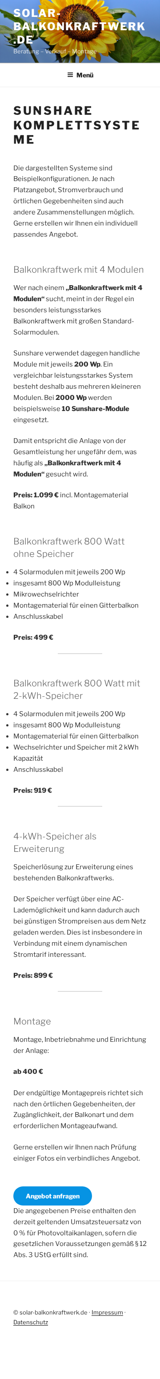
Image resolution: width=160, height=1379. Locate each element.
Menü (84, 75)
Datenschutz (30, 1322)
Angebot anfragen (53, 1196)
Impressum (107, 1312)
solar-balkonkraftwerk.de (79, 26)
